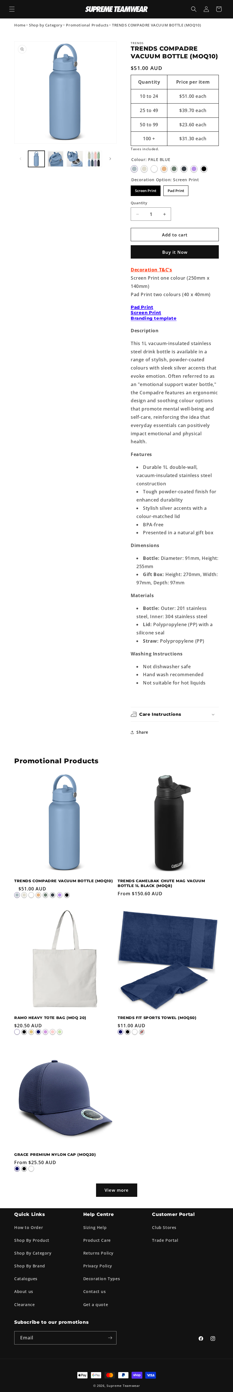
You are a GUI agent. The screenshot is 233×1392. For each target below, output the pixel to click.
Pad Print (176, 190)
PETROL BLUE (184, 168)
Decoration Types (101, 1278)
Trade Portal (165, 1240)
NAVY (38, 1032)
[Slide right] (110, 158)
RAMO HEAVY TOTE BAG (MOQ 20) (50, 1017)
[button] (12, 9)
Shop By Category (33, 1253)
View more (117, 1190)
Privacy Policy (97, 1266)
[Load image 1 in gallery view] (36, 159)
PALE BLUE (134, 168)
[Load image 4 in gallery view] (94, 159)
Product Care (97, 1240)
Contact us (94, 1291)
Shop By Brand (29, 1266)
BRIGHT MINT (60, 1032)
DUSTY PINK (52, 1032)
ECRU (144, 168)
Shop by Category (46, 25)
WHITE (154, 168)
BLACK (203, 168)
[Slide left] (20, 158)
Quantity (139, 202)
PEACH (164, 168)
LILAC (193, 168)
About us (23, 1291)
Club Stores (164, 1227)
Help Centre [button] (98, 1214)
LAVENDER (45, 1032)
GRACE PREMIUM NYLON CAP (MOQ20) (55, 1154)
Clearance (24, 1304)
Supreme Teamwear (123, 1385)
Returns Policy (98, 1253)
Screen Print (145, 190)
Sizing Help (95, 1227)
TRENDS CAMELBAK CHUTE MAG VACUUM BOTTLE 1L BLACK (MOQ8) (161, 883)
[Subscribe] (110, 1337)
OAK (31, 1032)
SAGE (174, 168)
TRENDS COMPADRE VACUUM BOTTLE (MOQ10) (63, 880)
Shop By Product (31, 1240)
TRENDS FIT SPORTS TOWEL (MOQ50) (157, 1017)
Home (19, 25)
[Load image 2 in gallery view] (55, 159)
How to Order (28, 1227)
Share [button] (142, 732)
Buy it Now (175, 252)
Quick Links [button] (29, 1214)
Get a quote (95, 1304)
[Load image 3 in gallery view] (74, 159)
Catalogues (26, 1278)
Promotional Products (87, 25)
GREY (142, 1032)
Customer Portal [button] (173, 1214)
